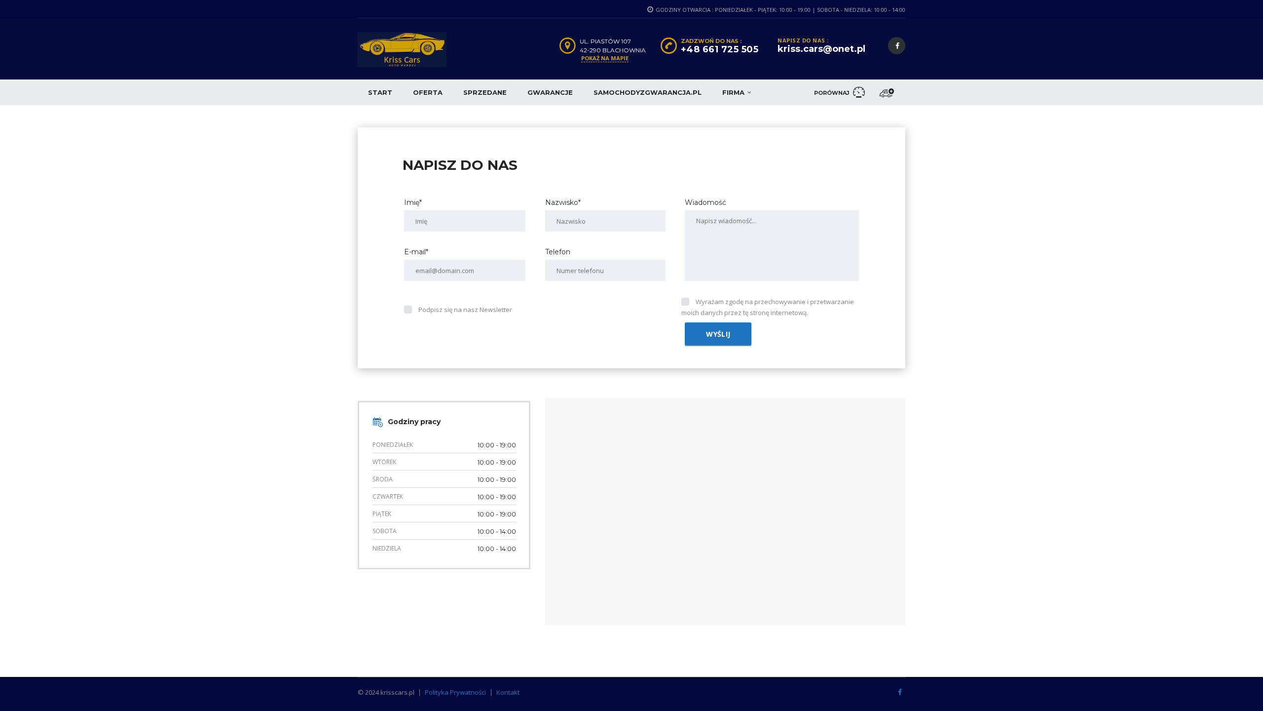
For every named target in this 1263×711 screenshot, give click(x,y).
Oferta (428, 92)
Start (380, 92)
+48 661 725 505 (720, 49)
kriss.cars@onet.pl (821, 48)
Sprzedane (485, 92)
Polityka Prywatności (455, 692)
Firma (733, 92)
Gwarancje (550, 92)
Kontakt (508, 692)
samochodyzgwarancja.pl (648, 92)
